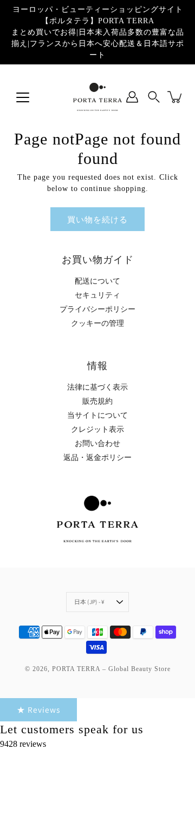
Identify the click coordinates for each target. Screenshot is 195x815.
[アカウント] (132, 97)
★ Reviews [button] (38, 709)
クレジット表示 (97, 429)
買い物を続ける (97, 219)
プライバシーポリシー (97, 309)
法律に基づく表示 (97, 387)
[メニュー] (23, 97)
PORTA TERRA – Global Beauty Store (111, 669)
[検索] (153, 97)
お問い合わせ (97, 443)
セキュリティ (97, 295)
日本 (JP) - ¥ (89, 602)
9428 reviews (23, 743)
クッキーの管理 (97, 323)
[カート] (175, 97)
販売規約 (97, 401)
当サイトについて (97, 415)
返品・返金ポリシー (97, 457)
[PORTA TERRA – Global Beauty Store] (97, 97)
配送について (97, 281)
